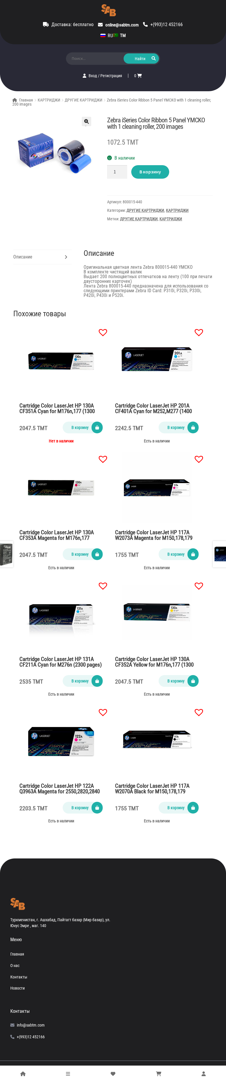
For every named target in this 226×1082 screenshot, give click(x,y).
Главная (26, 100)
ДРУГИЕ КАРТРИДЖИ (83, 100)
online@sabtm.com (122, 25)
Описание (22, 257)
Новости (17, 988)
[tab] (42, 257)
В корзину (150, 172)
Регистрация (111, 75)
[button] (100, 329)
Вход (93, 75)
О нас (14, 965)
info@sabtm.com (31, 1025)
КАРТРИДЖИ (49, 100)
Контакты (18, 977)
